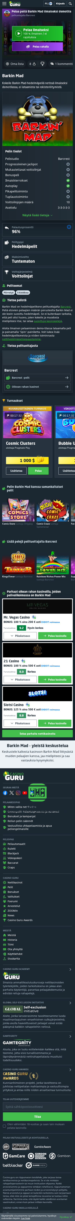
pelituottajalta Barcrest (23, 15)
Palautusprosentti (22, 227)
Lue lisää (25, 1218)
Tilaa (37, 1117)
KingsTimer (17, 576)
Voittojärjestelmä (22, 271)
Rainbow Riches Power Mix (51, 578)
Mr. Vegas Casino (17, 617)
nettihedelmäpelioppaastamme (21, 339)
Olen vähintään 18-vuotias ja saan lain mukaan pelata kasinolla (36, 1126)
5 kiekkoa (23, 292)
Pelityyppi (18, 242)
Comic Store (17, 523)
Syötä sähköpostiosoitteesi (20, 1104)
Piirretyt (9, 292)
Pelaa (38, 470)
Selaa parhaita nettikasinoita (37, 733)
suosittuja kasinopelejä (48, 321)
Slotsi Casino (14, 705)
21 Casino (12, 661)
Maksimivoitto (20, 257)
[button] (69, 227)
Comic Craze (47, 525)
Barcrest (65, 306)
